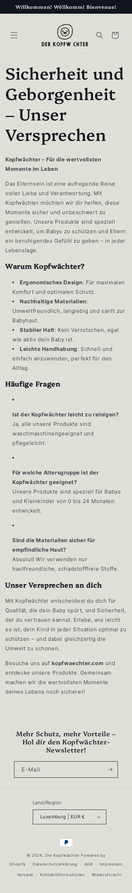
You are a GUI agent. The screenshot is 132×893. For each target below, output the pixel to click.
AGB (88, 864)
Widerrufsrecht (107, 874)
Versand (25, 874)
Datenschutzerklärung (55, 864)
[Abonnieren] (110, 769)
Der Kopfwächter (62, 855)
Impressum (111, 864)
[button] (14, 35)
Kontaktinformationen (62, 874)
